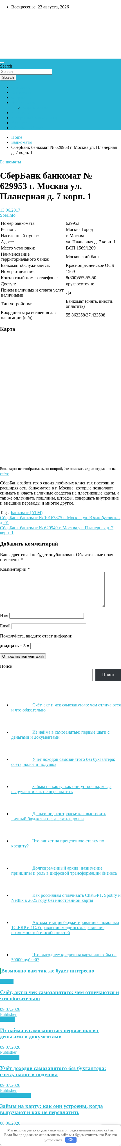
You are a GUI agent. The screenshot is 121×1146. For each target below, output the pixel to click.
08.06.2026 (10, 1123)
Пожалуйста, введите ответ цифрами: (36, 636)
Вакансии (20, 122)
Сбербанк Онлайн (28, 127)
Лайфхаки (9, 1057)
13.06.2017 (10, 210)
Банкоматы (21, 92)
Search (6, 66)
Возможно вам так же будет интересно (47, 971)
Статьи (7, 981)
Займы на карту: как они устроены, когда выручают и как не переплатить (51, 1109)
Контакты (20, 112)
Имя (4, 615)
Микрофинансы (15, 1095)
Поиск (6, 666)
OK (71, 1140)
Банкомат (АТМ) (26, 512)
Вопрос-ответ (24, 102)
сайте (4, 474)
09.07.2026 (10, 1009)
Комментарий (15, 569)
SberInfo (7, 215)
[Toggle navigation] (2, 62)
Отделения (21, 97)
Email (5, 625)
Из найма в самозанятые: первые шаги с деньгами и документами (49, 1033)
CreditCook (17, 18)
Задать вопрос (36, 107)
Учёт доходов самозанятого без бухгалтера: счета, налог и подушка (53, 1071)
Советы (7, 1019)
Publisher (8, 1014)
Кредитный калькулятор (34, 117)
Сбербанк (20, 87)
